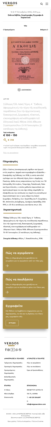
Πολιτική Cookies (37, 421)
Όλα (25, 26)
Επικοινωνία (8, 397)
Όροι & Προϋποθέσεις (35, 370)
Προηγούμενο (9, 30)
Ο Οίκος (7, 390)
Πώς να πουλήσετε (34, 367)
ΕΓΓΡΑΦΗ (12, 323)
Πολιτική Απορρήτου (24, 421)
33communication (16, 417)
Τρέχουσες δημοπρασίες (13, 363)
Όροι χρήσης (12, 421)
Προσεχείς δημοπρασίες (13, 367)
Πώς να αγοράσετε (34, 363)
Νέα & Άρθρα (9, 394)
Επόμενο (43, 30)
